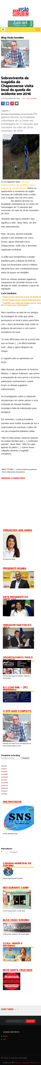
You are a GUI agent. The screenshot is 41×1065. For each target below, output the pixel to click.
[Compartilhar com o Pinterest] (12, 103)
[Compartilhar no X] (7, 103)
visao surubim (31, 98)
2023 (4, 774)
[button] (3, 29)
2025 (4, 768)
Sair (4, 1039)
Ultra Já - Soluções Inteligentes (27, 1062)
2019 (4, 785)
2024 (4, 771)
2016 (4, 793)
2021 (4, 780)
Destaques (11, 852)
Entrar (5, 1036)
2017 (4, 791)
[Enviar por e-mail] (16, 103)
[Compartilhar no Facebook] (3, 103)
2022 (4, 777)
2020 (4, 782)
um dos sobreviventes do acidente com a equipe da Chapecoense (18, 185)
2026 (4, 766)
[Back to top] (35, 1060)
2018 (4, 788)
